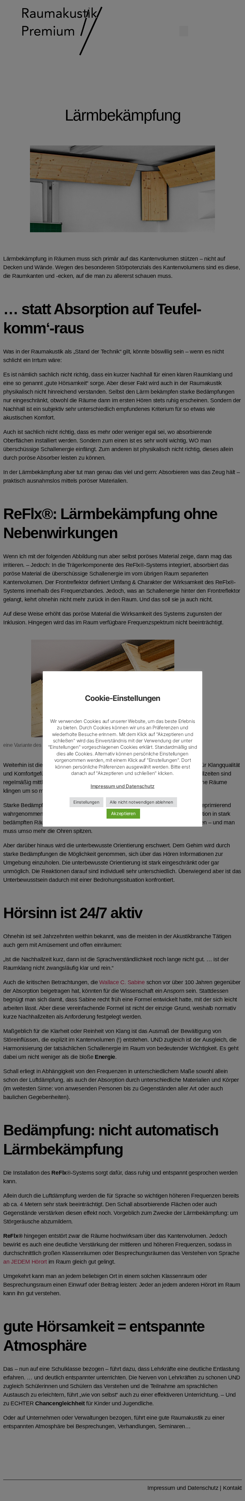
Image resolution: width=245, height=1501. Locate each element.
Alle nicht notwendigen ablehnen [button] (141, 802)
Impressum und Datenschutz (122, 786)
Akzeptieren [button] (123, 813)
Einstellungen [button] (86, 802)
